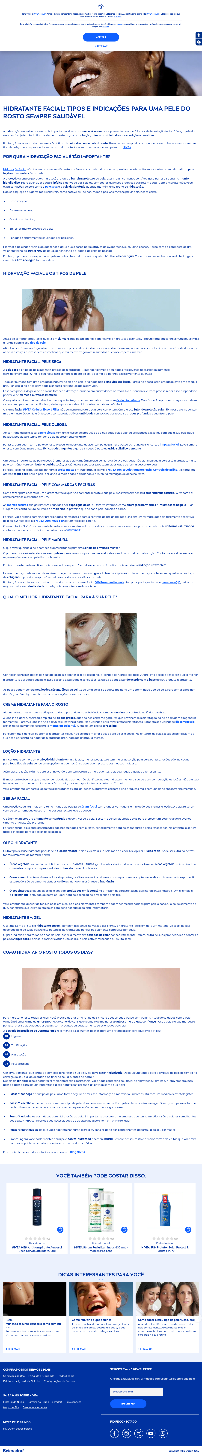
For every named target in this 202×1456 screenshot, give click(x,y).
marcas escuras (17, 505)
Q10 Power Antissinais (109, 582)
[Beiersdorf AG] (13, 1451)
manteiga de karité (62, 726)
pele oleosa (48, 432)
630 (50, 521)
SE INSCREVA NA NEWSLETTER (131, 1369)
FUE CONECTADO (123, 1421)
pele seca (51, 186)
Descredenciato (35, 1407)
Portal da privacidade (41, 1375)
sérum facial (88, 806)
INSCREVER (128, 1403)
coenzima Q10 (171, 582)
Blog (77, 1152)
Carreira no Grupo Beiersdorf (45, 1401)
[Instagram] (126, 1433)
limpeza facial (169, 444)
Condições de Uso (14, 1375)
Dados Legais (66, 1375)
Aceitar (101, 37)
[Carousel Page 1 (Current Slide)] (99, 1279)
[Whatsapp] (163, 1433)
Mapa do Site (11, 1407)
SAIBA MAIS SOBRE (20, 1395)
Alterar (102, 46)
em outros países (17, 1428)
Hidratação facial (14, 169)
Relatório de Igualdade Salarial (21, 1381)
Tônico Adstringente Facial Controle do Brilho (142, 469)
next (197, 1318)
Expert (41, 409)
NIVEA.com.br (39, 14)
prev (4, 1318)
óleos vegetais (185, 722)
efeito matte (66, 469)
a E (73, 530)
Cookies (118, 16)
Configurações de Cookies (59, 1381)
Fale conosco (73, 1401)
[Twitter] (138, 1433)
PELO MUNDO (17, 1422)
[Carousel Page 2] (102, 1279)
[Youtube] (150, 1433)
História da (13, 1401)
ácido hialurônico (128, 400)
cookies (120, 24)
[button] (60, 1230)
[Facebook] (114, 1433)
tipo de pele (38, 342)
